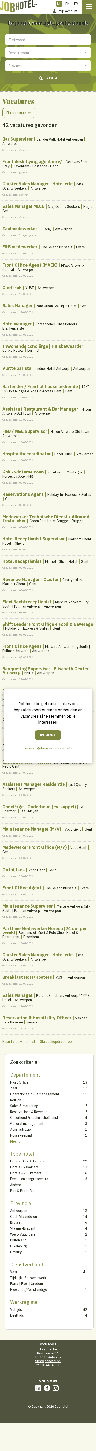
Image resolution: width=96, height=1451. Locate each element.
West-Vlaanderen (39, 1234)
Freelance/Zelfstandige (39, 1289)
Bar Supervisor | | (44, 141)
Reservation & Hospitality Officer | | (44, 1020)
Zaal (39, 1088)
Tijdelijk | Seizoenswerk (39, 1278)
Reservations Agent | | (46, 496)
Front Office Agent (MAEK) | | (43, 267)
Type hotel (22, 1153)
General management (39, 1123)
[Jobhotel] (18, 6)
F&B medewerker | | (43, 247)
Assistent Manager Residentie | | (44, 786)
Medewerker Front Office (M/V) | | (45, 849)
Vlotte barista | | (46, 368)
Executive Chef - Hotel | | (44, 764)
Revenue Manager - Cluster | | (42, 581)
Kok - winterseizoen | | (43, 474)
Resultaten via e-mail (18, 1041)
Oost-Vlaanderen (39, 1216)
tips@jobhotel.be (48, 1361)
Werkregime (24, 1302)
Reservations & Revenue (39, 1112)
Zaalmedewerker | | (37, 228)
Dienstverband (26, 1264)
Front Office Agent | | (46, 648)
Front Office (39, 1082)
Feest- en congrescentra (39, 1179)
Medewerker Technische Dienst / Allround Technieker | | (45, 518)
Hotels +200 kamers (39, 1173)
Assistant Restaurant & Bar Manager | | (46, 411)
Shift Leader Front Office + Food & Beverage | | (47, 626)
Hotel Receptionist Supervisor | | (46, 541)
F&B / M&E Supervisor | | (47, 433)
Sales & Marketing (39, 1106)
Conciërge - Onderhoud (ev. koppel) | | (42, 809)
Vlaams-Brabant (39, 1228)
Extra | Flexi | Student (39, 1284)
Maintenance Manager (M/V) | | (47, 829)
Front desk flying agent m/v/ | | (45, 163)
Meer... (15, 1141)
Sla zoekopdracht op (56, 1041)
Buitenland (39, 1240)
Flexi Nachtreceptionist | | (45, 604)
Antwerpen (39, 1210)
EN (67, 4)
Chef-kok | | (28, 287)
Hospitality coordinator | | (47, 454)
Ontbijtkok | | (29, 869)
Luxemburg (39, 1246)
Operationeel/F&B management (39, 1094)
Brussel (39, 1222)
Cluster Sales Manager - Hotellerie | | (42, 186)
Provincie (20, 1203)
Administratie (39, 1129)
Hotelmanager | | (41, 326)
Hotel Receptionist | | (45, 561)
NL (59, 4)
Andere (39, 1185)
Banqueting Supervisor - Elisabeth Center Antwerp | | (45, 670)
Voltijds (39, 1309)
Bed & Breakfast (39, 1191)
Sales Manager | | (45, 305)
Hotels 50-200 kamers (39, 1161)
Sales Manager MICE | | (47, 208)
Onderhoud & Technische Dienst (39, 1117)
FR (76, 4)
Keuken (39, 1100)
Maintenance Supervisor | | (46, 908)
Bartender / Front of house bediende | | (46, 389)
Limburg (39, 1252)
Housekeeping (39, 1135)
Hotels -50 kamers (39, 1167)
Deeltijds (39, 1315)
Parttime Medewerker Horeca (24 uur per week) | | (44, 932)
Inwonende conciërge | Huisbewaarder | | (44, 348)
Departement (25, 1074)
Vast (39, 1272)
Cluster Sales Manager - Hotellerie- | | (43, 957)
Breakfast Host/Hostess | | (43, 977)
